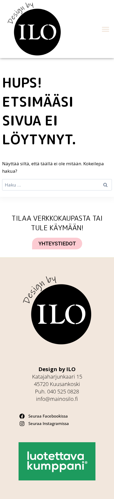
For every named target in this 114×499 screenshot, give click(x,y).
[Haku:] (57, 185)
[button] (105, 29)
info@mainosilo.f (57, 398)
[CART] (80, 29)
